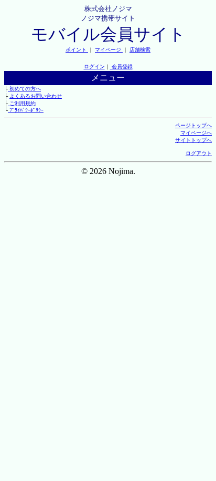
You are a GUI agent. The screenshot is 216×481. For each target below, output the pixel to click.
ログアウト (199, 153)
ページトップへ (193, 125)
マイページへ (196, 133)
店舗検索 (139, 50)
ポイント (77, 50)
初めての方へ (24, 88)
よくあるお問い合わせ (35, 96)
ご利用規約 (22, 103)
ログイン (94, 66)
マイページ (109, 50)
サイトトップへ (193, 140)
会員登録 (121, 66)
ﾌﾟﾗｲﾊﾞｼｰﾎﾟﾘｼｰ (26, 110)
